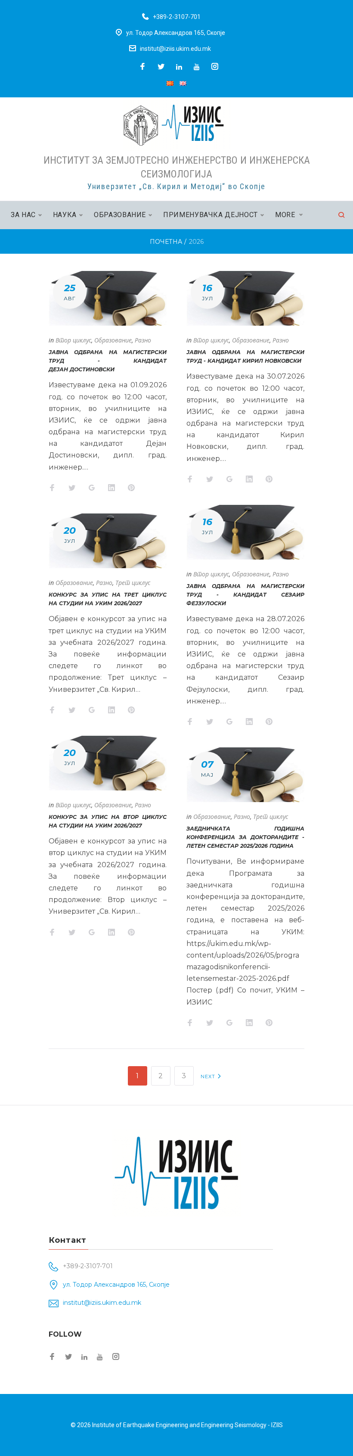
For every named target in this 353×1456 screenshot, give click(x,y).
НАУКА (65, 215)
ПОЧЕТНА (166, 242)
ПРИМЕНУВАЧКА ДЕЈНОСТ (210, 215)
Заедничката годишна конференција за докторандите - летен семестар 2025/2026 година (245, 837)
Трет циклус (132, 583)
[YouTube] (197, 67)
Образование (113, 340)
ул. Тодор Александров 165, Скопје (175, 32)
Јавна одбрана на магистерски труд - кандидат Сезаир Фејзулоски (245, 595)
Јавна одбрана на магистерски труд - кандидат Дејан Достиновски (108, 361)
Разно (143, 340)
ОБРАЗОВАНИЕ (120, 215)
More (285, 215)
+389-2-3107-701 (177, 16)
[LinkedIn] (179, 67)
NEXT (209, 1076)
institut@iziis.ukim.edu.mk (175, 48)
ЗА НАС (23, 215)
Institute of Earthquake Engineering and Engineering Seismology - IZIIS (187, 1425)
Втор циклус (73, 340)
